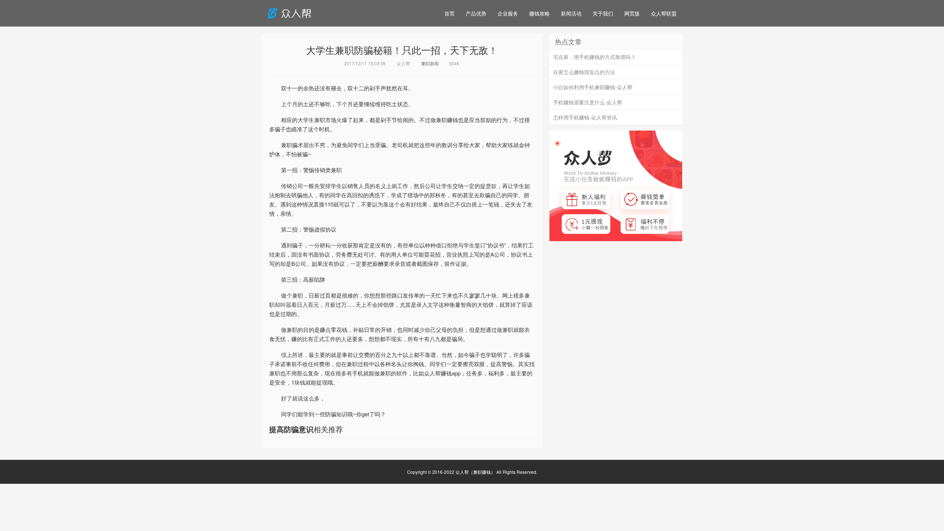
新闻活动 (571, 13)
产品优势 (476, 13)
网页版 (632, 13)
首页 (449, 13)
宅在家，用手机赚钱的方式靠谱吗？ (594, 56)
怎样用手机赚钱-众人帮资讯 (585, 117)
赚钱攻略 (539, 13)
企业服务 (507, 13)
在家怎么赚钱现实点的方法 (584, 72)
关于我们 (603, 13)
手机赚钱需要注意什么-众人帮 (587, 102)
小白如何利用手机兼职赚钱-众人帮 (592, 87)
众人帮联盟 (664, 13)
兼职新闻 (430, 63)
